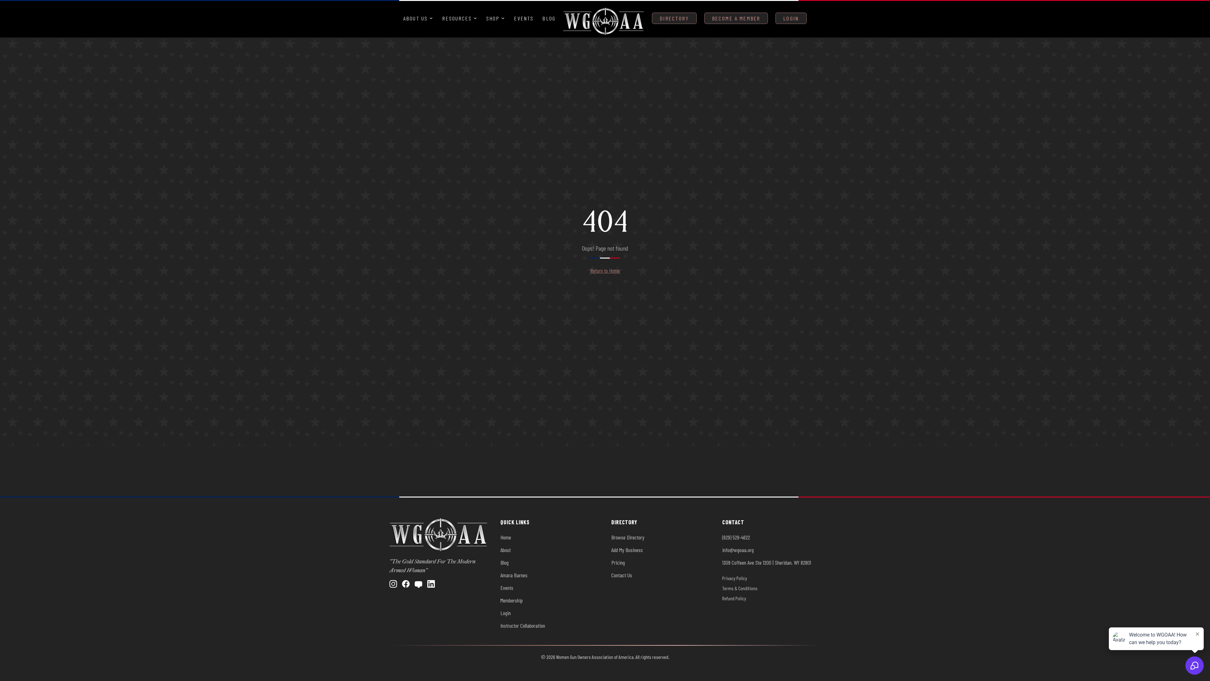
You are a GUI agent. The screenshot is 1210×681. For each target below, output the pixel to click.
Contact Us (621, 575)
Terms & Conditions (740, 588)
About (505, 549)
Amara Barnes (513, 575)
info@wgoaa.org (738, 549)
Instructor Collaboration (522, 625)
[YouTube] (418, 584)
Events (523, 18)
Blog (549, 18)
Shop (493, 18)
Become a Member (736, 18)
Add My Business (627, 549)
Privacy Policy (734, 578)
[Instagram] (393, 584)
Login (791, 18)
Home (505, 537)
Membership (511, 600)
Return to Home (605, 270)
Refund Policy (734, 598)
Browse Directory (627, 537)
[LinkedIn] (431, 584)
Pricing (618, 562)
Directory (674, 18)
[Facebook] (406, 584)
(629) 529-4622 (736, 537)
